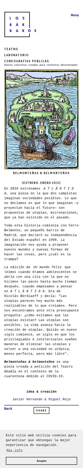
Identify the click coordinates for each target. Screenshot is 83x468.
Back (8, 409)
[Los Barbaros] (24, 24)
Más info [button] (14, 450)
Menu (75, 15)
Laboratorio (16, 55)
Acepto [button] (42, 460)
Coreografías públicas (26, 61)
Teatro (11, 49)
